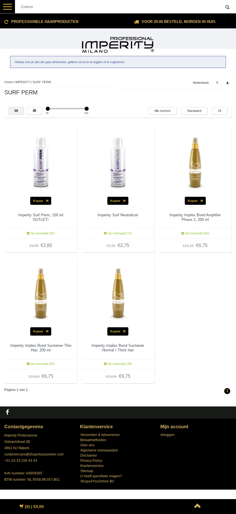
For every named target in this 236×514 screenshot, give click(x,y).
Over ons (87, 445)
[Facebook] (8, 412)
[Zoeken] (227, 7)
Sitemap (86, 471)
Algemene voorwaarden (99, 450)
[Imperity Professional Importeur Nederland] (118, 42)
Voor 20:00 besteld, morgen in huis (179, 22)
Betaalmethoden (93, 440)
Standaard (194, 110)
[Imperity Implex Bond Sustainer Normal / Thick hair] (118, 293)
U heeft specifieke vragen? (101, 476)
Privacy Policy (91, 461)
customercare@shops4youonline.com (34, 454)
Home (8, 82)
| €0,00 (34, 506)
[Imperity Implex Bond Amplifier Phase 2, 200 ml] (195, 162)
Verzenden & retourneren (100, 435)
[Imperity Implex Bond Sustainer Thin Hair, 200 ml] (41, 293)
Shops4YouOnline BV (97, 481)
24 (219, 110)
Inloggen (167, 435)
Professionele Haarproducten (44, 22)
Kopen (38, 201)
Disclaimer (88, 455)
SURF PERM (42, 82)
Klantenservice (92, 466)
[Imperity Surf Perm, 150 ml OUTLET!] (41, 162)
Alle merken (162, 110)
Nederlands (201, 82)
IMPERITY (22, 82)
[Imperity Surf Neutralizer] (118, 162)
